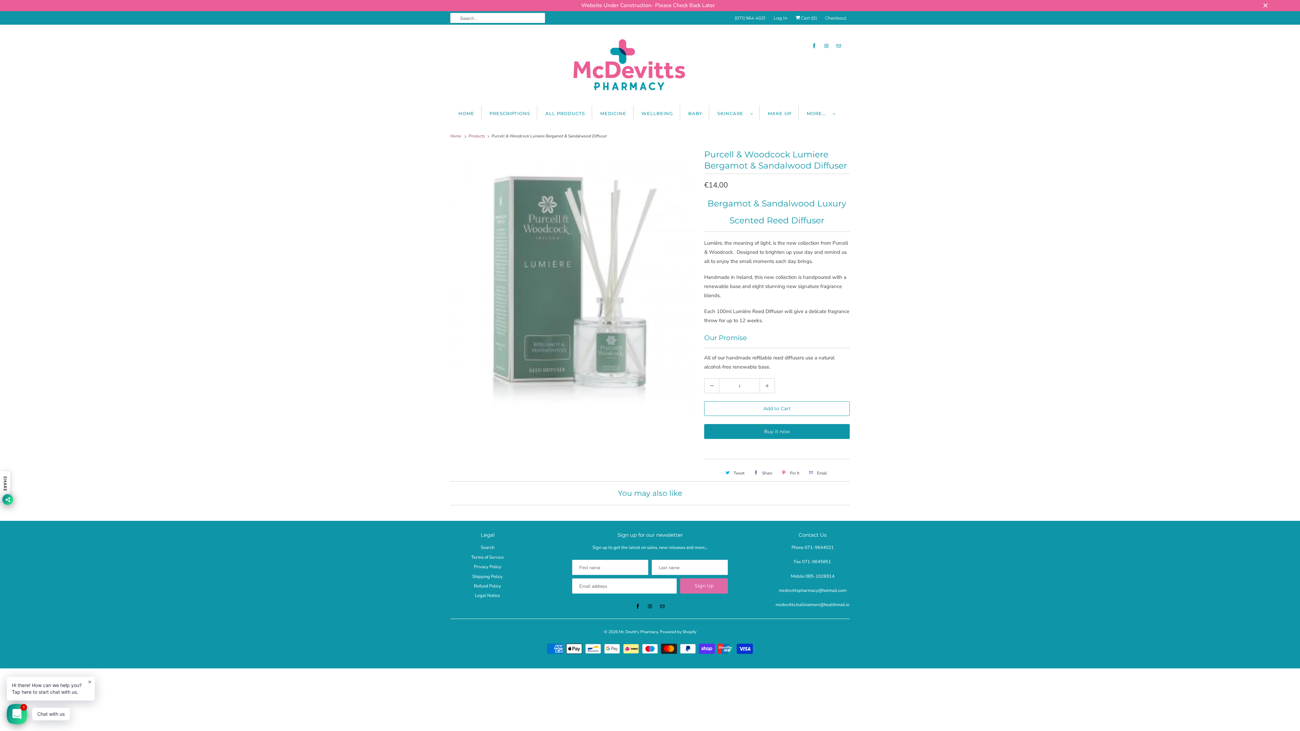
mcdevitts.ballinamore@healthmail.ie (812, 605)
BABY (695, 113)
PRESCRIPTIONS (510, 113)
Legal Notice (487, 596)
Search (487, 548)
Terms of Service (487, 557)
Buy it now (777, 431)
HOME (466, 113)
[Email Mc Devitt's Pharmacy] (838, 45)
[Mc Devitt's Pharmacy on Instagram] (826, 45)
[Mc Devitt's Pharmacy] (650, 67)
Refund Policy (487, 586)
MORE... (818, 113)
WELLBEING (657, 113)
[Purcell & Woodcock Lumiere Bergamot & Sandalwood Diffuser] (574, 288)
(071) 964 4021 (750, 18)
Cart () (808, 18)
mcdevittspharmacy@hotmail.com (812, 591)
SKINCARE (732, 113)
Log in (780, 18)
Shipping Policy (487, 577)
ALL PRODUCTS (565, 113)
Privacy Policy (487, 567)
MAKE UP (780, 113)
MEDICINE (613, 113)
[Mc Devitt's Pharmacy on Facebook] (814, 45)
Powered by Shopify (678, 632)
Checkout (835, 18)
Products (477, 136)
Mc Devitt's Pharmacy (638, 632)
